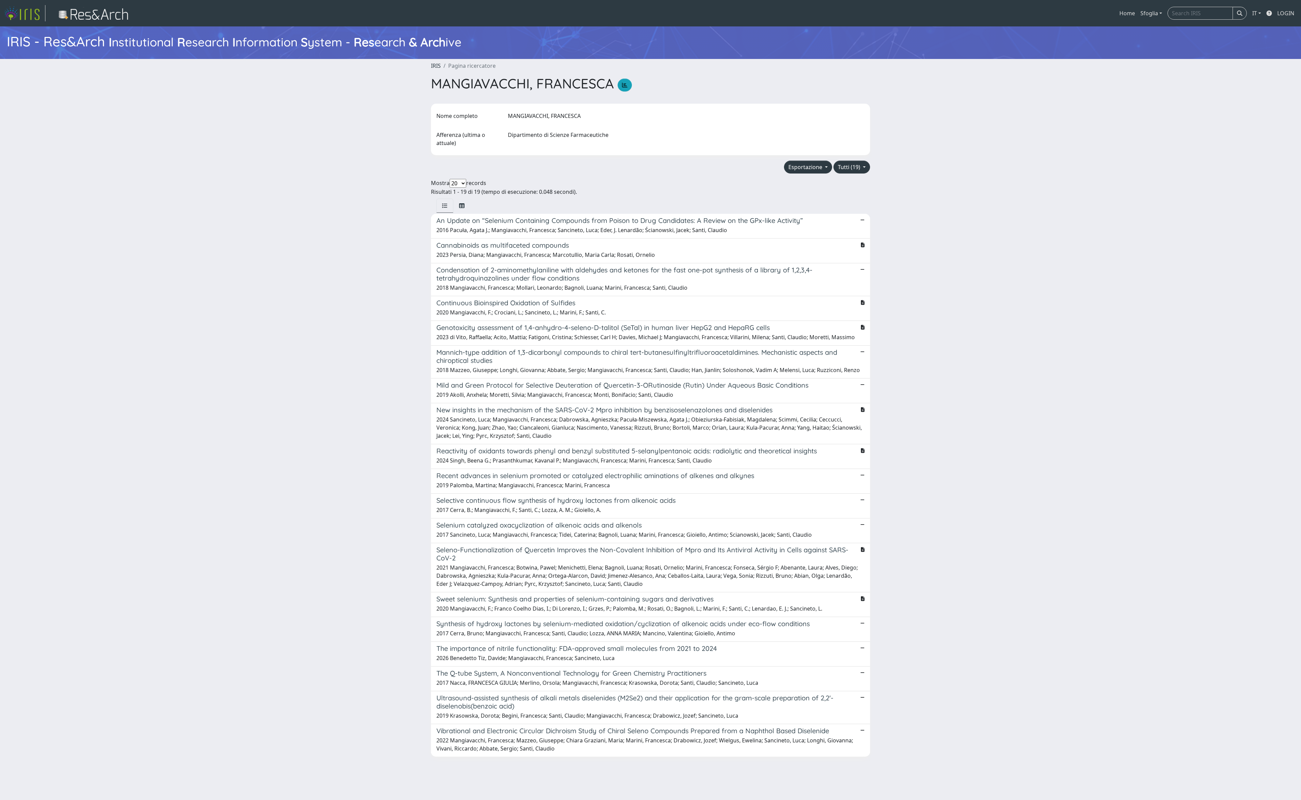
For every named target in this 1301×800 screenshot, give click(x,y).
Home (1127, 13)
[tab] (444, 206)
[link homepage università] (95, 13)
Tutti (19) (850, 167)
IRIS (436, 65)
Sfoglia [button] (1149, 13)
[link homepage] (24, 13)
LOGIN (1285, 13)
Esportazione (806, 167)
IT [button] (1254, 13)
